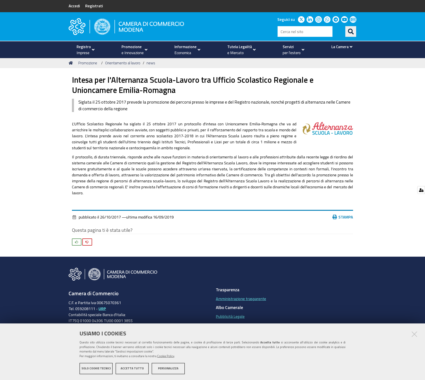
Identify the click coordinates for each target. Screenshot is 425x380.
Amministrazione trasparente (241, 299)
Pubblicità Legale (230, 316)
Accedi (74, 6)
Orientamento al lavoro (122, 63)
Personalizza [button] (168, 368)
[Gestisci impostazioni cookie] (421, 190)
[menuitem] (83, 49)
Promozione (87, 63)
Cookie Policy (165, 356)
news (151, 63)
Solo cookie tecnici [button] (96, 368)
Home (71, 63)
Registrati (94, 6)
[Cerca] (350, 31)
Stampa (345, 217)
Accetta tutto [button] (132, 368)
